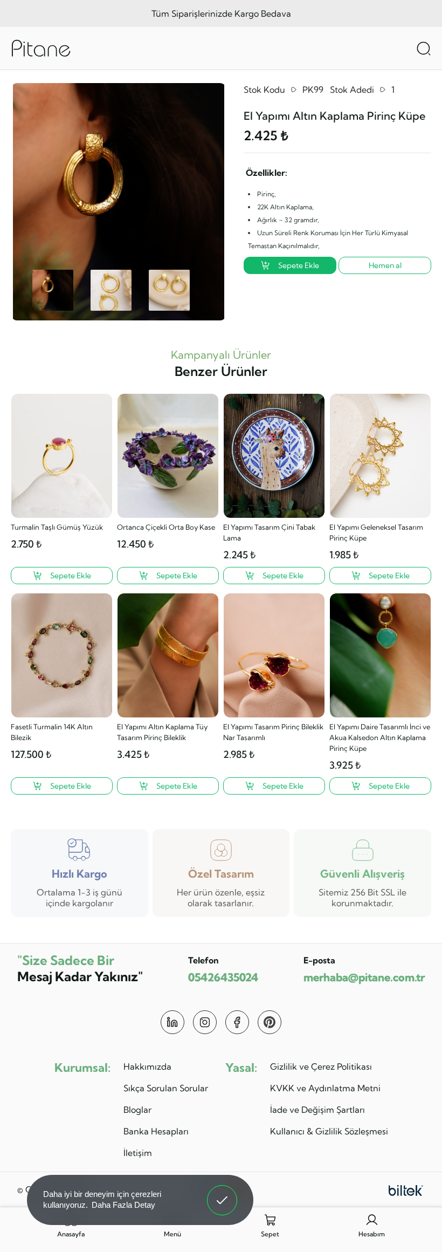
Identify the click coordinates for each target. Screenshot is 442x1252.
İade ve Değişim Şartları (317, 1109)
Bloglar (137, 1109)
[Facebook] (237, 1022)
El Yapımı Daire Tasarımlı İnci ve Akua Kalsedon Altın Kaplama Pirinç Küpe (379, 737)
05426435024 (223, 977)
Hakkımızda (147, 1066)
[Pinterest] (269, 1022)
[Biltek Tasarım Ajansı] (406, 1189)
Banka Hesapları (156, 1131)
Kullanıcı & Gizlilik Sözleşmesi (329, 1131)
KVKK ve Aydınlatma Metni (325, 1088)
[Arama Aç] (423, 48)
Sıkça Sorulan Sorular (165, 1088)
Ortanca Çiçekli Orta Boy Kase (166, 527)
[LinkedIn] (172, 1022)
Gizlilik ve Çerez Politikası (321, 1066)
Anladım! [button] (222, 1192)
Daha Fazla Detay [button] (123, 1204)
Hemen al (385, 265)
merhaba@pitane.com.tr (364, 977)
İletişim (137, 1152)
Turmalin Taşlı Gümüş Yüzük (57, 527)
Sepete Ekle (298, 265)
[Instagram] (205, 1022)
